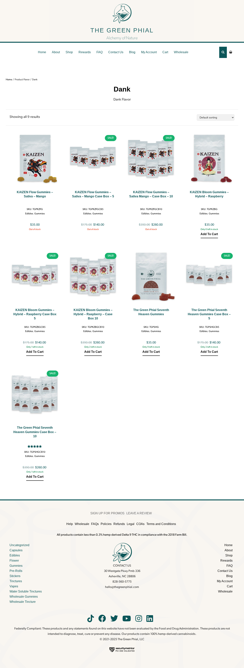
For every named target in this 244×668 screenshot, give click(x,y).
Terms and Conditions (161, 524)
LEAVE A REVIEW (139, 513)
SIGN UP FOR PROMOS (107, 513)
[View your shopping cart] (230, 52)
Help (69, 524)
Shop (69, 52)
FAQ (99, 52)
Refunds (119, 524)
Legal (130, 524)
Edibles (29, 213)
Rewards (85, 52)
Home (42, 52)
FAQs (95, 524)
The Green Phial (122, 30)
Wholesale (181, 52)
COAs (140, 524)
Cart (165, 52)
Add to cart (209, 234)
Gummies (39, 213)
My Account (149, 52)
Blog (132, 52)
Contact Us (115, 52)
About (56, 52)
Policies (106, 524)
